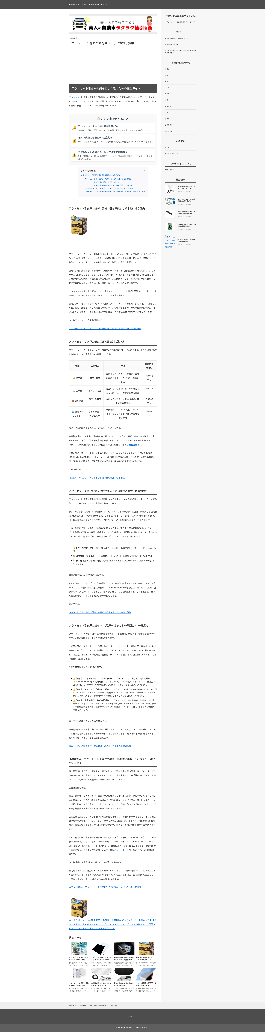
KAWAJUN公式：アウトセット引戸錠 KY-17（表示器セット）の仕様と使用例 (105, 887)
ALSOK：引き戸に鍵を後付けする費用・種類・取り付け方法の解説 (100, 612)
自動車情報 (72, 38)
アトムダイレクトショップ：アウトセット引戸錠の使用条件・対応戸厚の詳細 (105, 328)
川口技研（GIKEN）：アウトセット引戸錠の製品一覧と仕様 (97, 477)
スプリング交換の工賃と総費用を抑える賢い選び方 (186, 200)
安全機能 (133, 444)
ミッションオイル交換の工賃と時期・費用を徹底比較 (186, 213)
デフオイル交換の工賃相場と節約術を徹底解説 (186, 241)
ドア (153, 771)
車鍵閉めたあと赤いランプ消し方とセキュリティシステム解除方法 (101, 985)
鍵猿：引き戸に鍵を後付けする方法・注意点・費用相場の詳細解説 (100, 746)
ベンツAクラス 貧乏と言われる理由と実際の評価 (79, 984)
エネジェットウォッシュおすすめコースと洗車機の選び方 (101, 959)
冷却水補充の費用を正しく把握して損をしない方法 (186, 188)
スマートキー (120, 850)
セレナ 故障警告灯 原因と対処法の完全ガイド (146, 984)
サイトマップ (132, 1016)
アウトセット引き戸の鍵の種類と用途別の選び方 (102, 182)
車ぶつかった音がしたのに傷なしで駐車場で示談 (79, 958)
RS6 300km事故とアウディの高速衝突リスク (146, 958)
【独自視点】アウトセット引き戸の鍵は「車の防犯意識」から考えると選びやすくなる (115, 192)
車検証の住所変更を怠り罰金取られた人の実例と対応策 (124, 959)
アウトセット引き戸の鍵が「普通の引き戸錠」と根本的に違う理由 (108, 179)
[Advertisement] (128, 64)
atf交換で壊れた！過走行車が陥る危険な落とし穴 (187, 225)
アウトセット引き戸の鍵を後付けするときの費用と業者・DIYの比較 (108, 185)
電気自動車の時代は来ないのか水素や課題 (124, 984)
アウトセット (75, 97)
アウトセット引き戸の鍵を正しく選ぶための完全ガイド (102, 175)
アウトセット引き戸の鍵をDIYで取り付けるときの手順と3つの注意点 (109, 188)
